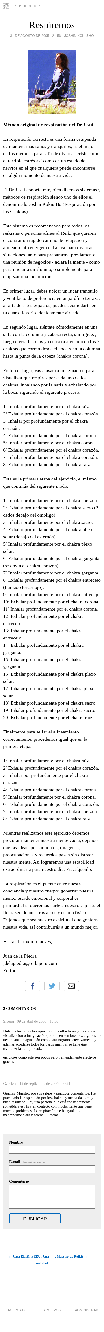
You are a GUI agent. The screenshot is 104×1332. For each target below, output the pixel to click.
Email (71, 986)
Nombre (16, 1142)
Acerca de (17, 1310)
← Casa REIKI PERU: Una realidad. (28, 1260)
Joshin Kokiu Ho (79, 36)
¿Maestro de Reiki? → (71, 1256)
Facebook (32, 986)
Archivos (52, 1310)
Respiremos (52, 25)
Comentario (19, 1181)
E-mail (27, 1162)
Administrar (86, 1310)
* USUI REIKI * (27, 6)
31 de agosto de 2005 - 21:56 (35, 36)
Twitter (52, 986)
